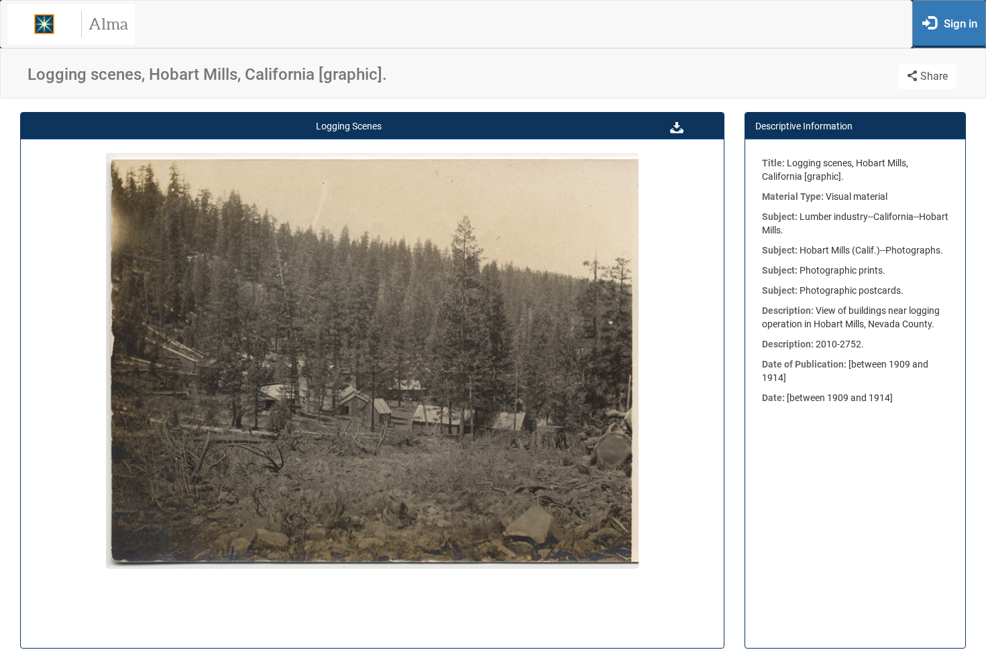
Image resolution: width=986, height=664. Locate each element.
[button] (676, 126)
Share (933, 76)
